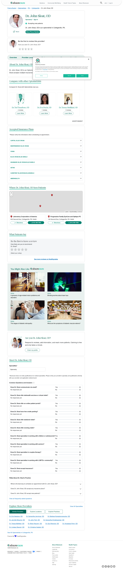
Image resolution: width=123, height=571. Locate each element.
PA (29, 8)
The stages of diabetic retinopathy (21, 323)
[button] (33, 383)
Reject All (69, 75)
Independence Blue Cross (19, 146)
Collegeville (35, 8)
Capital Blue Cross (17, 140)
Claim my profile (32, 350)
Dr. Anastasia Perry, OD (70, 524)
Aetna (12, 168)
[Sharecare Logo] (18, 2)
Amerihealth (15, 178)
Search (101, 3)
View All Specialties (76, 506)
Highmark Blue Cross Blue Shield (22, 162)
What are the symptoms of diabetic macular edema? (63, 323)
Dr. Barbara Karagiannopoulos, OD (59, 516)
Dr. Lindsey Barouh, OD (16, 527)
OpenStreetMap (73, 211)
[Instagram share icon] (105, 567)
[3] (25, 48)
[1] (19, 48)
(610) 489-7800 (36, 222)
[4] (28, 48)
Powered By (10, 536)
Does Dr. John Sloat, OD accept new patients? (25, 493)
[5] (31, 48)
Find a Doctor (11, 8)
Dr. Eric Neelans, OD (16, 516)
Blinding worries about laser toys (57, 295)
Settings (41, 75)
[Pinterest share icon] (114, 567)
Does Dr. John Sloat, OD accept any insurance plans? (28, 488)
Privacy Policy (45, 69)
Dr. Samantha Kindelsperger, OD (53, 520)
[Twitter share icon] (111, 567)
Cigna (12, 151)
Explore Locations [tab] (36, 511)
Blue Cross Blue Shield (18, 157)
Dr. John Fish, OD (34, 520)
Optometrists (22, 8)
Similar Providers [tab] (17, 511)
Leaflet (66, 211)
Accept (82, 75)
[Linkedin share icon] (108, 567)
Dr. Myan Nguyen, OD (35, 524)
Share (17, 32)
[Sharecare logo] (27, 545)
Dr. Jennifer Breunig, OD (17, 520)
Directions (19, 223)
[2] (22, 48)
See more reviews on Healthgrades (46, 259)
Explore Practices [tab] (54, 511)
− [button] (11, 195)
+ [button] (11, 193)
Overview (13, 57)
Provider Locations (29, 57)
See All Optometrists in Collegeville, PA (20, 532)
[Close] (89, 59)
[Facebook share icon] (103, 567)
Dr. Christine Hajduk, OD (36, 527)
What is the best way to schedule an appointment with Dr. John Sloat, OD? (34, 484)
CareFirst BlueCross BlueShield (22, 173)
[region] (62, 68)
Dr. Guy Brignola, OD (52, 524)
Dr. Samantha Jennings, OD (35, 516)
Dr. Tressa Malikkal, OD (16, 524)
